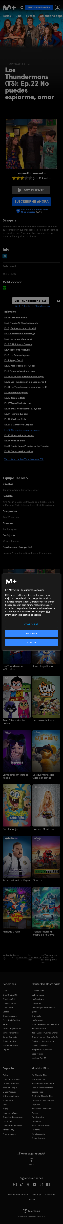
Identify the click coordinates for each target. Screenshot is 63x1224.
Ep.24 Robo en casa (14, 440)
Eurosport (7, 1121)
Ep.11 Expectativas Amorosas (19, 371)
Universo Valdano (11, 1096)
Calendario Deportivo (12, 1125)
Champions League (11, 1079)
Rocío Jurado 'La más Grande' (45, 1033)
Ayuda (31, 1164)
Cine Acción (8, 1007)
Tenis (5, 1104)
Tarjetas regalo (38, 1134)
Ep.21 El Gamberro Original (18, 424)
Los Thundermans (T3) (30, 300)
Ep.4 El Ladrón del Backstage (19, 333)
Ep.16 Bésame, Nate (14, 397)
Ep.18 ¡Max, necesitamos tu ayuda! (22, 408)
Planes (35, 1113)
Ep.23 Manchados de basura (19, 435)
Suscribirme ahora (39, 7)
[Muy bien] (30, 178)
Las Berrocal (37, 1020)
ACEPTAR (31, 642)
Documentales (9, 1041)
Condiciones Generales (42, 1088)
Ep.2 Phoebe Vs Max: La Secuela (21, 323)
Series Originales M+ (12, 1028)
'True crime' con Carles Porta (45, 1037)
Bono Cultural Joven (41, 1125)
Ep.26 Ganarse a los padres (18, 451)
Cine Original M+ (10, 995)
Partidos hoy (8, 1130)
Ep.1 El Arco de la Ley (15, 317)
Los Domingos (38, 999)
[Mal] (18, 178)
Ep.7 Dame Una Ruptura (17, 349)
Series (7, 16)
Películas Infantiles (11, 1020)
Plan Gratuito (38, 1117)
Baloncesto (8, 1100)
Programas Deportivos (42, 1049)
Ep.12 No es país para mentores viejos (24, 376)
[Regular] (22, 178)
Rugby (5, 1109)
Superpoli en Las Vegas (16, 880)
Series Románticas (11, 1033)
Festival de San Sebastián (43, 1041)
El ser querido (38, 991)
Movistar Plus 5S (39, 1058)
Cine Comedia (9, 1003)
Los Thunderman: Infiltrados (13, 668)
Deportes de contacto (13, 1117)
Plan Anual (36, 1121)
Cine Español (9, 999)
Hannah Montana (43, 829)
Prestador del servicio (18, 1194)
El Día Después (9, 1092)
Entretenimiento (10, 1045)
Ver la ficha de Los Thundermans (32, 306)
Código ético (37, 1092)
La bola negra (38, 995)
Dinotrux (37, 880)
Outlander (36, 1003)
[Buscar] (21, 7)
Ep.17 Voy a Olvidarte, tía (17, 403)
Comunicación (38, 1138)
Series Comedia (10, 1037)
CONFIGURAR (31, 624)
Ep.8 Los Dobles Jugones (17, 355)
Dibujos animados (40, 1045)
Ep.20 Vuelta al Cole (15, 419)
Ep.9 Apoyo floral (13, 360)
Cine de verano (10, 1016)
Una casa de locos (43, 720)
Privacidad (50, 1194)
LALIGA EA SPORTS (11, 1083)
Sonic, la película (42, 666)
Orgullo (6, 1049)
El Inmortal (36, 1016)
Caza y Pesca (37, 1054)
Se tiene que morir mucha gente (43, 1009)
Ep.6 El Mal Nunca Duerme (18, 344)
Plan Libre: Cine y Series (42, 1109)
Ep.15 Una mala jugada (16, 392)
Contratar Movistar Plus (42, 1096)
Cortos (6, 1012)
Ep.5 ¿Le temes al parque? (18, 339)
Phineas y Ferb (11, 931)
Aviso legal (36, 1194)
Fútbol (30, 16)
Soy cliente (34, 190)
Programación (9, 1134)
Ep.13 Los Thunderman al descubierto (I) (25, 382)
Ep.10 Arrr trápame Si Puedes (19, 365)
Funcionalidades (39, 1079)
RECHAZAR (31, 633)
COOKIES (31, 1199)
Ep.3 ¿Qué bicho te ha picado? (20, 328)
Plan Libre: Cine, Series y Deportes (43, 1102)
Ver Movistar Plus (39, 1075)
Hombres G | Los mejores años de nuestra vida (45, 1026)
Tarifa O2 (36, 1130)
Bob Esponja (10, 829)
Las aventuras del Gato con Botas (43, 776)
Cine (18, 16)
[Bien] (26, 178)
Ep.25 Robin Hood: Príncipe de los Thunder (26, 446)
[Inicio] (9, 7)
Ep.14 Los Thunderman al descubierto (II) (25, 387)
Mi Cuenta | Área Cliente (43, 1083)
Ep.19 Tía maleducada (16, 413)
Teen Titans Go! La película (14, 722)
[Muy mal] (14, 178)
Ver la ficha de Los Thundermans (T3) (24, 459)
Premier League (10, 1088)
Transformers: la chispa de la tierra (43, 933)
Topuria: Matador (10, 1113)
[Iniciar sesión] (57, 7)
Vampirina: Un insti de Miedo (16, 776)
